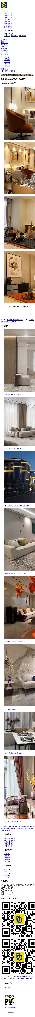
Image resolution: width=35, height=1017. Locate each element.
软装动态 (7, 857)
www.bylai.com (10, 895)
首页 (5, 11)
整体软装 (30, 828)
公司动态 (7, 856)
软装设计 (10, 830)
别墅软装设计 (8, 842)
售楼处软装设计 (9, 838)
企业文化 (7, 60)
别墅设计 (7, 19)
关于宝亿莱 (8, 13)
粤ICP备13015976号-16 (24, 978)
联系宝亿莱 (8, 27)
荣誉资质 (7, 875)
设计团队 (7, 62)
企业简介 (7, 58)
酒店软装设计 (8, 844)
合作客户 (7, 66)
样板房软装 (23, 826)
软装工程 (7, 36)
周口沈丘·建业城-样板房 (15, 320)
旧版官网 (7, 861)
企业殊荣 (7, 64)
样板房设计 (8, 17)
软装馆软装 (9, 828)
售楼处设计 (8, 15)
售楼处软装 (14, 36)
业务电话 (4, 71)
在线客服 (11, 71)
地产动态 (7, 859)
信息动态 (7, 25)
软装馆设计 (8, 23)
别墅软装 (29, 826)
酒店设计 (7, 21)
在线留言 (7, 987)
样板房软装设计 (9, 840)
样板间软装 (22, 36)
